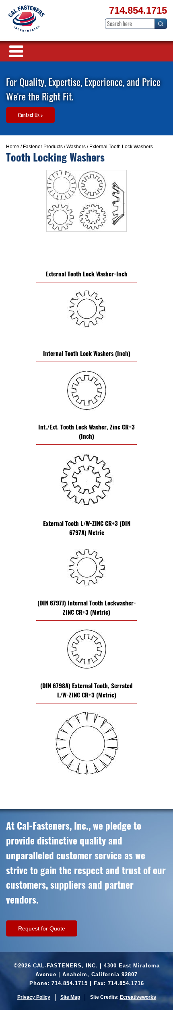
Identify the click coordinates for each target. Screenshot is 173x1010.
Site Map (70, 997)
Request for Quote (41, 928)
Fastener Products (43, 146)
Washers (76, 146)
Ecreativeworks (138, 997)
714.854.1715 (138, 10)
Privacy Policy (33, 997)
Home (12, 146)
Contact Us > (30, 115)
